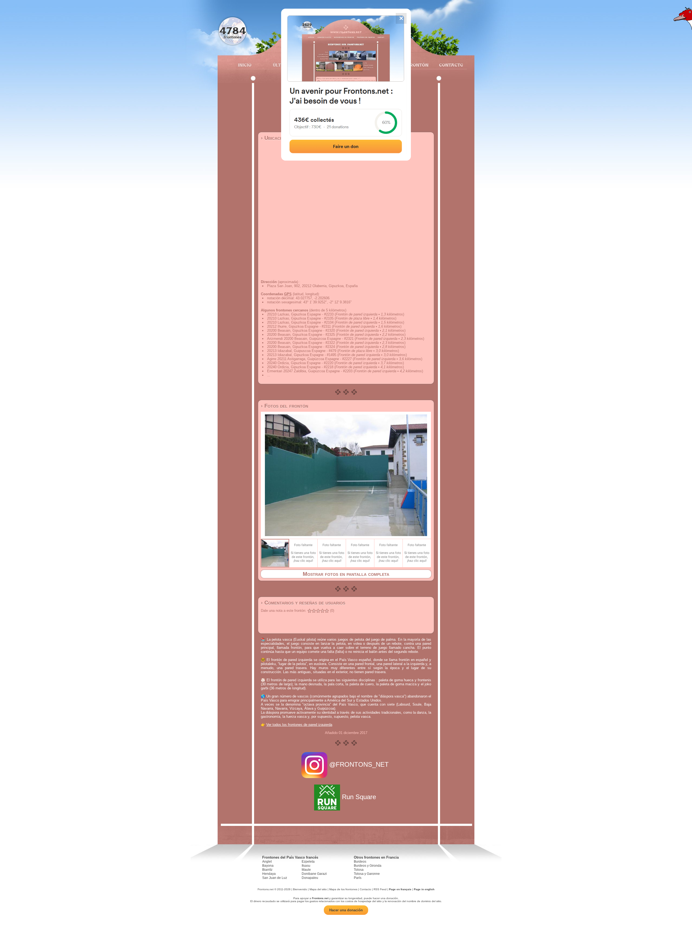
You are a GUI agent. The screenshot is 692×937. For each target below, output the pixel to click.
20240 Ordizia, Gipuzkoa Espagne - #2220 (300, 363)
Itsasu (306, 866)
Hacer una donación (346, 910)
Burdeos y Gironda (367, 866)
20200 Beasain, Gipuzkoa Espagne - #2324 (301, 347)
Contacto (449, 65)
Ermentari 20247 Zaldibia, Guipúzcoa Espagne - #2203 (309, 371)
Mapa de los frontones (343, 889)
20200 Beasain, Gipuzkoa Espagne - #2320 (301, 330)
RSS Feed (380, 889)
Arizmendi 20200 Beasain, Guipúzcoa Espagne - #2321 (310, 339)
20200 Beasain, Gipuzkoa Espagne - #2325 (301, 335)
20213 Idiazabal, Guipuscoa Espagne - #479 (301, 351)
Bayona (268, 866)
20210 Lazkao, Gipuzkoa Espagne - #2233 (300, 314)
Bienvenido (300, 889)
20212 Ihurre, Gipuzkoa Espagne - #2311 (299, 326)
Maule (306, 870)
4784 (232, 30)
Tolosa (359, 870)
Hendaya (269, 874)
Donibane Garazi (314, 874)
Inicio (244, 65)
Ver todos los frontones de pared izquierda (299, 725)
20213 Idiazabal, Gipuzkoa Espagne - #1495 (301, 355)
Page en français (400, 889)
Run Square (359, 796)
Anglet (267, 861)
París (357, 878)
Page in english (424, 889)
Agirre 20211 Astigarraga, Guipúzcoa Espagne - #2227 (309, 359)
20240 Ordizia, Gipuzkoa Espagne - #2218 (300, 367)
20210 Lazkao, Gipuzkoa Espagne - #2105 (300, 318)
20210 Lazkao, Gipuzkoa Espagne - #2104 (300, 322)
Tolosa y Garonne (367, 874)
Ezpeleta (308, 861)
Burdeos (360, 861)
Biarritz (267, 870)
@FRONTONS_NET (359, 764)
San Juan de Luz (274, 878)
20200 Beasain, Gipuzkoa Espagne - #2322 (301, 343)
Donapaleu (310, 878)
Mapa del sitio (318, 889)
